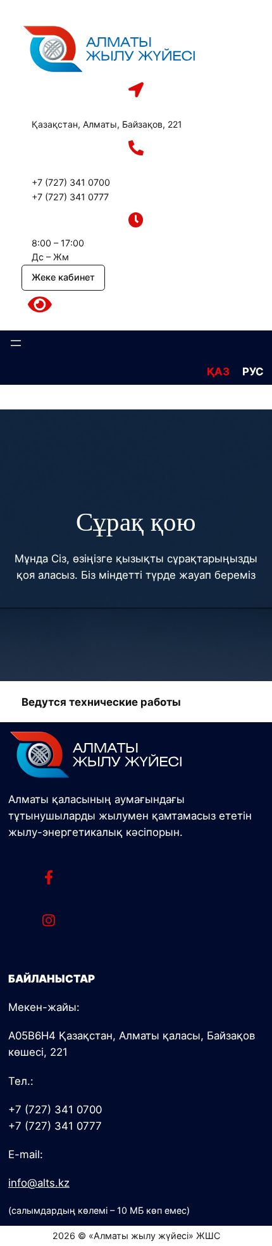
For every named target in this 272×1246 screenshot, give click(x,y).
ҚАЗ (218, 371)
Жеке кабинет (63, 277)
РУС (253, 371)
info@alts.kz (39, 1182)
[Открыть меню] (15, 343)
